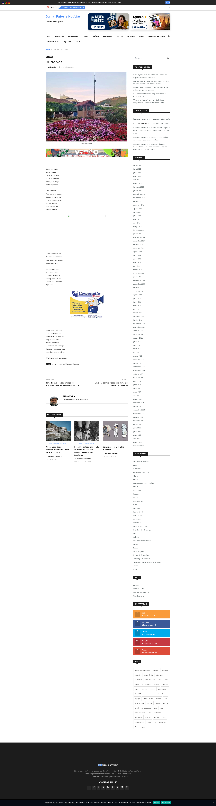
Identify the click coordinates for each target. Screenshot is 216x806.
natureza (157, 713)
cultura (137, 689)
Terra (136, 727)
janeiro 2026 (137, 190)
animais (165, 670)
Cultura (65, 49)
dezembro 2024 (139, 237)
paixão (69, 364)
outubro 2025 (138, 201)
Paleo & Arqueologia (140, 526)
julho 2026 (137, 169)
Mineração (137, 519)
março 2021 (137, 399)
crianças (165, 684)
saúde (164, 717)
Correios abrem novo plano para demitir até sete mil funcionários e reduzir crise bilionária (151, 82)
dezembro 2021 (139, 367)
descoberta (162, 689)
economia (150, 694)
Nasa (150, 713)
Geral (141, 36)
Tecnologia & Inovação (141, 559)
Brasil (160, 680)
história (149, 703)
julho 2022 (137, 341)
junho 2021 (137, 388)
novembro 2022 (139, 327)
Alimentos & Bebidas (141, 461)
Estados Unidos (148, 699)
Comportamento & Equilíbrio (143, 483)
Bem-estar (137, 469)
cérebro (152, 689)
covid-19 (156, 684)
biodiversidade (150, 680)
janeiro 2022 (137, 363)
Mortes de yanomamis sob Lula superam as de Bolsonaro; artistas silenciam (105, 2)
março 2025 (137, 226)
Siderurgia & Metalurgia (141, 555)
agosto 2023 (138, 295)
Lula (155, 708)
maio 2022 (137, 349)
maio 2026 (137, 176)
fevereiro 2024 (138, 273)
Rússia (156, 717)
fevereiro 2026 (138, 187)
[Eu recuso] (213, 803)
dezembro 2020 (139, 410)
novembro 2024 (139, 241)
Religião (136, 544)
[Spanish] (9, 3)
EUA (165, 699)
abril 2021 (136, 395)
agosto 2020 (138, 424)
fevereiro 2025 (138, 230)
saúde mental (139, 722)
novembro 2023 (139, 284)
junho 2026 (137, 172)
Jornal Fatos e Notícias (63, 16)
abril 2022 (136, 352)
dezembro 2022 (139, 323)
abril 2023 (136, 309)
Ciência (96, 36)
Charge (135, 476)
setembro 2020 (138, 421)
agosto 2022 (138, 338)
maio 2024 (137, 262)
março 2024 (137, 270)
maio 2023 (137, 306)
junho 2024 (137, 259)
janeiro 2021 (137, 406)
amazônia (156, 670)
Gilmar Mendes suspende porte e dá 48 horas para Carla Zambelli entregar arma (151, 130)
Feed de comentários (141, 592)
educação (160, 694)
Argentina (138, 675)
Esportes (131, 36)
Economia (107, 36)
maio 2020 (137, 435)
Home (49, 36)
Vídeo (77, 42)
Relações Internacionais (142, 541)
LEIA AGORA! (98, 27)
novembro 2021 (139, 370)
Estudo (158, 699)
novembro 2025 (139, 198)
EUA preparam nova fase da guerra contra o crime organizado (149, 95)
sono (149, 722)
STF (155, 722)
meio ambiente (140, 713)
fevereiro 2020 (138, 446)
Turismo (136, 566)
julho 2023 (137, 298)
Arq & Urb (67, 42)
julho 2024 (137, 255)
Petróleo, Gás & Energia (142, 530)
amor (54, 364)
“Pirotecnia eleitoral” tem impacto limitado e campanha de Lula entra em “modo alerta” (149, 101)
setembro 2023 (138, 291)
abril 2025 (136, 223)
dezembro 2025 (139, 194)
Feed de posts (138, 589)
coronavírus (146, 684)
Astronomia (159, 675)
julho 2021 (137, 385)
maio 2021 (137, 392)
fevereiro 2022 (138, 359)
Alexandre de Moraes (142, 670)
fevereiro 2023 (138, 316)
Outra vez (61, 364)
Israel (137, 708)
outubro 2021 (138, 374)
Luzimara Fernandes (54, 456)
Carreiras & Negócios (157, 36)
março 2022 (137, 356)
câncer (144, 689)
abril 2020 (136, 439)
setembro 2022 (138, 334)
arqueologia (148, 675)
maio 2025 (137, 219)
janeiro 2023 (137, 320)
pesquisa (148, 717)
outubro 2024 (138, 244)
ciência (137, 684)
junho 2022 (137, 345)
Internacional (138, 512)
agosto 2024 (138, 252)
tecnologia (162, 722)
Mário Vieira (51, 67)
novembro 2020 (139, 413)
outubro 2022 (138, 331)
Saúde (86, 36)
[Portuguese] (6, 3)
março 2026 (137, 183)
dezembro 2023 (139, 280)
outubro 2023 (138, 288)
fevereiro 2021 (138, 403)
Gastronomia (53, 42)
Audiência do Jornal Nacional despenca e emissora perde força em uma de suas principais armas (150, 147)
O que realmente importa (160, 119)
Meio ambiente (74, 36)
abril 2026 (136, 180)
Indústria (136, 508)
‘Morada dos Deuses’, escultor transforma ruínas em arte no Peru (57, 449)
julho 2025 (137, 212)
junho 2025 (137, 216)
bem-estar (138, 680)
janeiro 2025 (137, 234)
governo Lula (139, 703)
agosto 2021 (138, 381)
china (167, 680)
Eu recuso (166, 802)
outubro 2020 (138, 417)
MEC (161, 708)
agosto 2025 (138, 208)
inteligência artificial (161, 703)
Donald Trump (139, 694)
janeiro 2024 (137, 277)
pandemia (138, 717)
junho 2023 (137, 302)
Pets (135, 533)
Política (119, 36)
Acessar (136, 585)
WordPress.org (138, 596)
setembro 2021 (138, 377)
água (143, 727)
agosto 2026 (138, 165)
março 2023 (137, 313)
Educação (59, 36)
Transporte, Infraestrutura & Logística (147, 562)
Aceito (156, 802)
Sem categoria (138, 551)
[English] (3, 3)
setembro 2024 (138, 248)
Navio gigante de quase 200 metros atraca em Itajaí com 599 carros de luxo (150, 76)
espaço (137, 699)
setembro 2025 (138, 205)
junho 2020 (137, 431)
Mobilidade (137, 523)
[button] (166, 2)
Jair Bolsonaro (146, 708)
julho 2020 (137, 428)
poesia (76, 364)
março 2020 (137, 442)
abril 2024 (136, 266)
